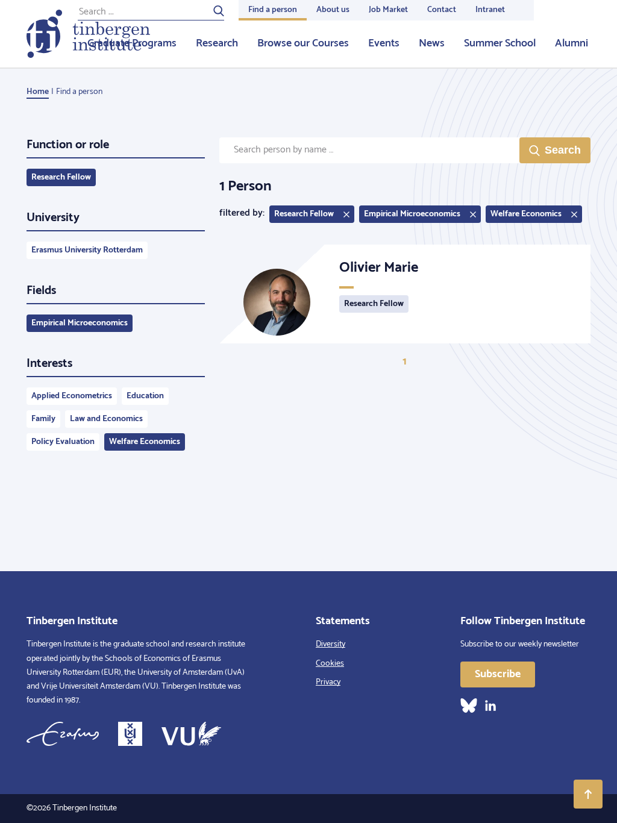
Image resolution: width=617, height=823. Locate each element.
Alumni (571, 43)
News (432, 43)
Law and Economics (106, 419)
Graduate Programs (132, 43)
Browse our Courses (303, 43)
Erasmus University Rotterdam (87, 250)
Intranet (490, 10)
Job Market (388, 10)
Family (43, 419)
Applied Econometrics (71, 396)
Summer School (500, 43)
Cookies (330, 664)
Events (383, 43)
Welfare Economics (144, 442)
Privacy (328, 682)
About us (332, 10)
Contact (441, 10)
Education (145, 396)
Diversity (330, 644)
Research (217, 43)
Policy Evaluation (63, 442)
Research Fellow (61, 177)
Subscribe (498, 674)
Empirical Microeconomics (79, 323)
